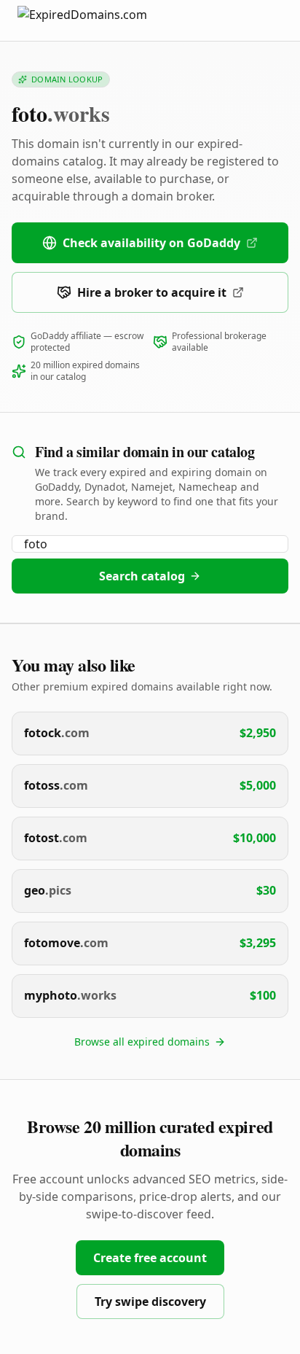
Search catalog (142, 576)
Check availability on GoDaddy (151, 243)
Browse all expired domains (142, 1041)
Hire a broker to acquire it (151, 292)
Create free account (150, 1258)
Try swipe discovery (150, 1301)
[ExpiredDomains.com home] (97, 20)
